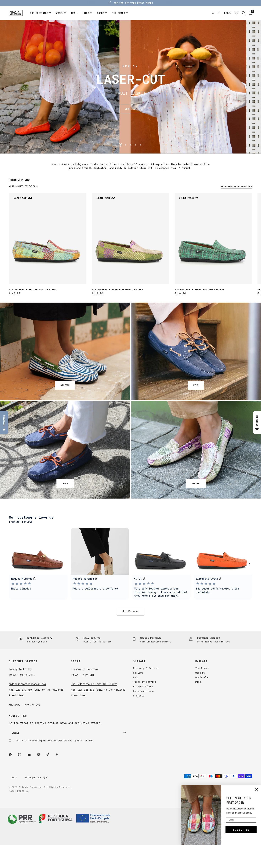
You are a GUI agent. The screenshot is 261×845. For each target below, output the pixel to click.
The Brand (201, 668)
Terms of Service (144, 681)
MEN (73, 13)
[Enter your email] (124, 732)
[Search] (243, 13)
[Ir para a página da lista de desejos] (236, 13)
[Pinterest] (41, 754)
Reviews (138, 672)
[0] (249, 13)
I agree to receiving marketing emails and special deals (53, 740)
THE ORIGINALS (39, 13)
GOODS (100, 13)
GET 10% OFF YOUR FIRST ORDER (133, 3)
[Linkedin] (60, 754)
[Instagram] (22, 754)
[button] (130, 109)
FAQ (135, 677)
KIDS (86, 13)
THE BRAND (118, 13)
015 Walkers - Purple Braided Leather (117, 289)
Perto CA (23, 790)
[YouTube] (32, 755)
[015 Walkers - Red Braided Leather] (47, 238)
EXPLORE (201, 661)
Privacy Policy (143, 686)
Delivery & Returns (145, 668)
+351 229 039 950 (20, 689)
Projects (138, 695)
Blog (198, 681)
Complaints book (143, 691)
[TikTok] (50, 754)
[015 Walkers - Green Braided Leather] (213, 238)
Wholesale (201, 677)
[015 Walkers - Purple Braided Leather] (130, 238)
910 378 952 (32, 704)
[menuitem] (40, 13)
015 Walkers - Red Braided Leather (32, 289)
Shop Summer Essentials (236, 186)
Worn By (200, 672)
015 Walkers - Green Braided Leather (199, 289)
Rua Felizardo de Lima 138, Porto (94, 684)
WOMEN (59, 13)
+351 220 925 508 (82, 689)
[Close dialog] (256, 789)
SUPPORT (139, 661)
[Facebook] (13, 754)
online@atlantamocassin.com (27, 684)
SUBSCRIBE (241, 829)
